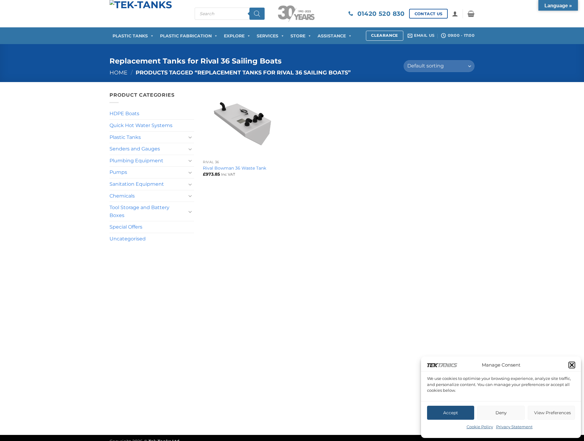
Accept (450, 412)
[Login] (455, 13)
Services (267, 36)
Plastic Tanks (130, 36)
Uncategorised (127, 239)
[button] (572, 365)
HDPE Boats (124, 113)
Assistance (332, 36)
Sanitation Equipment (136, 184)
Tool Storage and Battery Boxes (139, 211)
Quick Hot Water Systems (140, 125)
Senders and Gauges (134, 149)
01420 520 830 (379, 13)
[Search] (257, 14)
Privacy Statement (514, 426)
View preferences (552, 412)
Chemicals (122, 196)
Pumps (118, 172)
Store (297, 36)
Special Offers (125, 227)
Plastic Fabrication (186, 36)
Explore (234, 36)
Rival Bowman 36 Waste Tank (234, 168)
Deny (501, 412)
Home (118, 72)
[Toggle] (190, 137)
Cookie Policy (480, 426)
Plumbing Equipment (136, 161)
